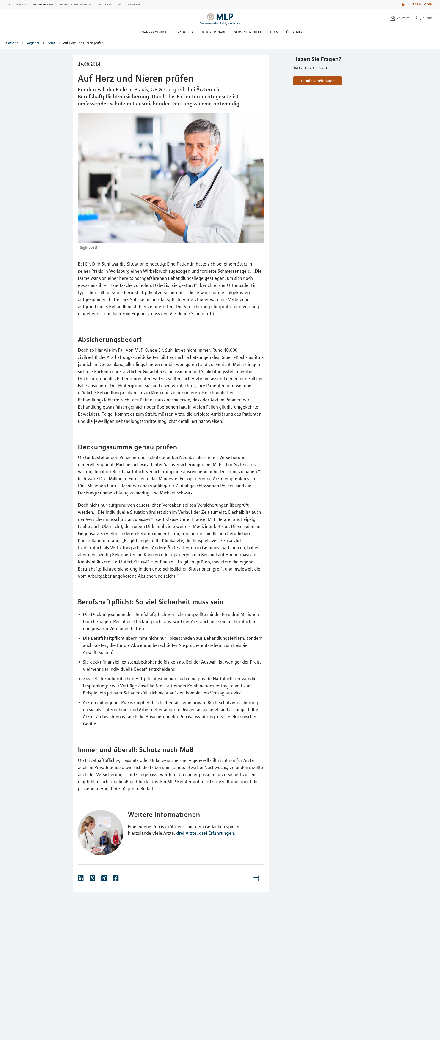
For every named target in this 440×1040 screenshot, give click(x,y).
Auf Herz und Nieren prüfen (83, 43)
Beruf (51, 43)
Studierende (16, 4)
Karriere (134, 4)
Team (274, 32)
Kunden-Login (420, 4)
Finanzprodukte (153, 32)
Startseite (11, 43)
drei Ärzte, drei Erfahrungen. (206, 833)
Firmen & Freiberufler (76, 4)
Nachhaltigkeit (110, 4)
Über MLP (294, 32)
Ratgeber (185, 32)
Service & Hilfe (248, 32)
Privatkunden (43, 4)
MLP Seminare (213, 32)
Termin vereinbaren (318, 80)
